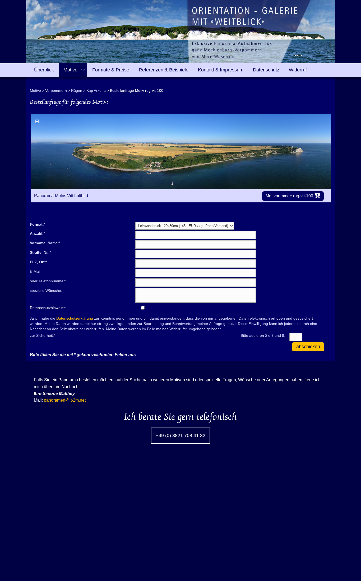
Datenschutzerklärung (74, 318)
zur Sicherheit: (42, 335)
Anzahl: (37, 233)
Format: (37, 224)
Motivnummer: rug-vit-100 (290, 196)
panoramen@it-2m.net (65, 400)
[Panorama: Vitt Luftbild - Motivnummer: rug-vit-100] (181, 151)
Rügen (76, 90)
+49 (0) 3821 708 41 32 (180, 435)
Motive (35, 90)
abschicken (308, 346)
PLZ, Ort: (38, 261)
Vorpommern (56, 90)
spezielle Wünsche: (46, 290)
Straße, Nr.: (40, 252)
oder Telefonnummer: (48, 281)
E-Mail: (35, 271)
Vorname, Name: (45, 242)
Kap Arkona (96, 90)
